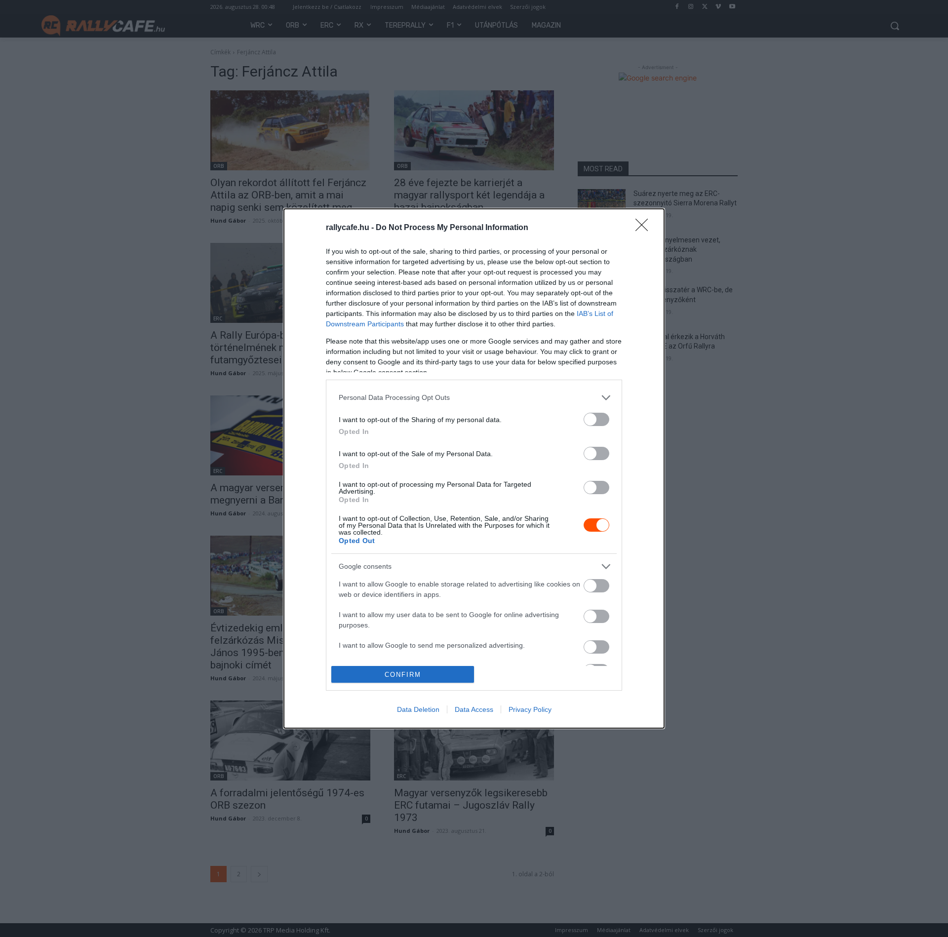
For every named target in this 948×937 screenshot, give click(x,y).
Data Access (474, 709)
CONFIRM (403, 674)
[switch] (596, 419)
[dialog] (474, 468)
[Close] (644, 228)
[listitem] (474, 397)
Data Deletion (418, 709)
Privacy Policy (530, 709)
